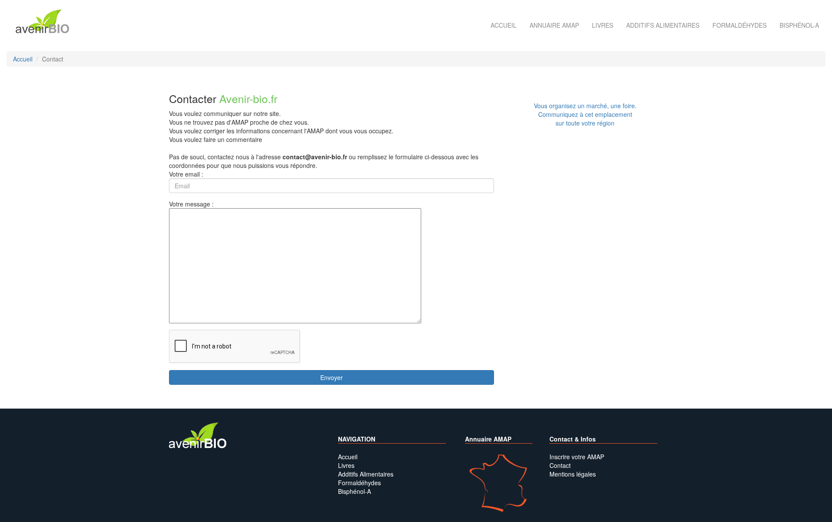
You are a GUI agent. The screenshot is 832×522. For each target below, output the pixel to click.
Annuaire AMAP (554, 25)
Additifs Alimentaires (365, 474)
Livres (602, 25)
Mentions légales (572, 474)
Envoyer (331, 377)
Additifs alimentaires (662, 25)
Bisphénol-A (799, 25)
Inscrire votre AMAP (576, 456)
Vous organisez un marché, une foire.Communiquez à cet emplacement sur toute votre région (585, 114)
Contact (560, 465)
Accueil (504, 25)
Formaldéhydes (739, 25)
